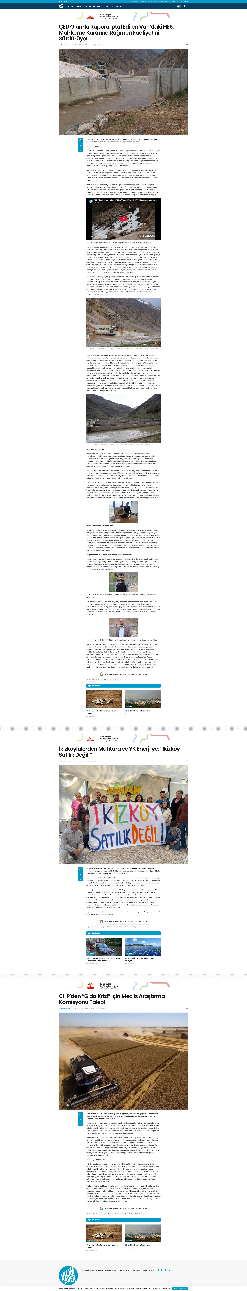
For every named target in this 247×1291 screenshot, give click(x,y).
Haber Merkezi (65, 45)
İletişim (186, 1)
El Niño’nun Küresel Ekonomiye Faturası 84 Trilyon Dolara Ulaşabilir (103, 959)
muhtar (126, 927)
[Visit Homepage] (61, 6)
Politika (70, 6)
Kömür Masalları (165, 1)
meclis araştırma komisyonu (123, 1213)
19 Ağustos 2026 (131, 963)
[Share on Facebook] (80, 140)
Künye (181, 1)
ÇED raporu (104, 679)
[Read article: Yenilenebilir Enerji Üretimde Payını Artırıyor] (143, 947)
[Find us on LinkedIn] (66, 1)
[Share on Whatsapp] (80, 149)
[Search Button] (184, 6)
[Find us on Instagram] (64, 1)
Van (116, 679)
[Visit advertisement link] (123, 18)
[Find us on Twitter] (61, 1)
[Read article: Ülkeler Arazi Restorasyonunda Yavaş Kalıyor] (104, 699)
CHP (92, 1213)
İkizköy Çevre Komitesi (105, 927)
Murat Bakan (139, 1213)
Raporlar (119, 6)
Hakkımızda (175, 1)
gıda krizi (99, 1213)
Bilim (85, 6)
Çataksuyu (95, 679)
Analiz (99, 6)
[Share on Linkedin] (80, 145)
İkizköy (93, 927)
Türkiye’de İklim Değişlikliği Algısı (141, 1)
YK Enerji (133, 927)
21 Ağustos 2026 (92, 716)
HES (112, 679)
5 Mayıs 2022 (78, 45)
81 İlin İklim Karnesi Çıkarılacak (138, 711)
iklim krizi (118, 927)
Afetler (92, 6)
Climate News (109, 6)
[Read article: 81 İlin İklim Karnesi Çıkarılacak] (143, 699)
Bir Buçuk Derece (155, 1)
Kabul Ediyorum (180, 1288)
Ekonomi (78, 6)
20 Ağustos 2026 (131, 714)
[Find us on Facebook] (59, 1)
